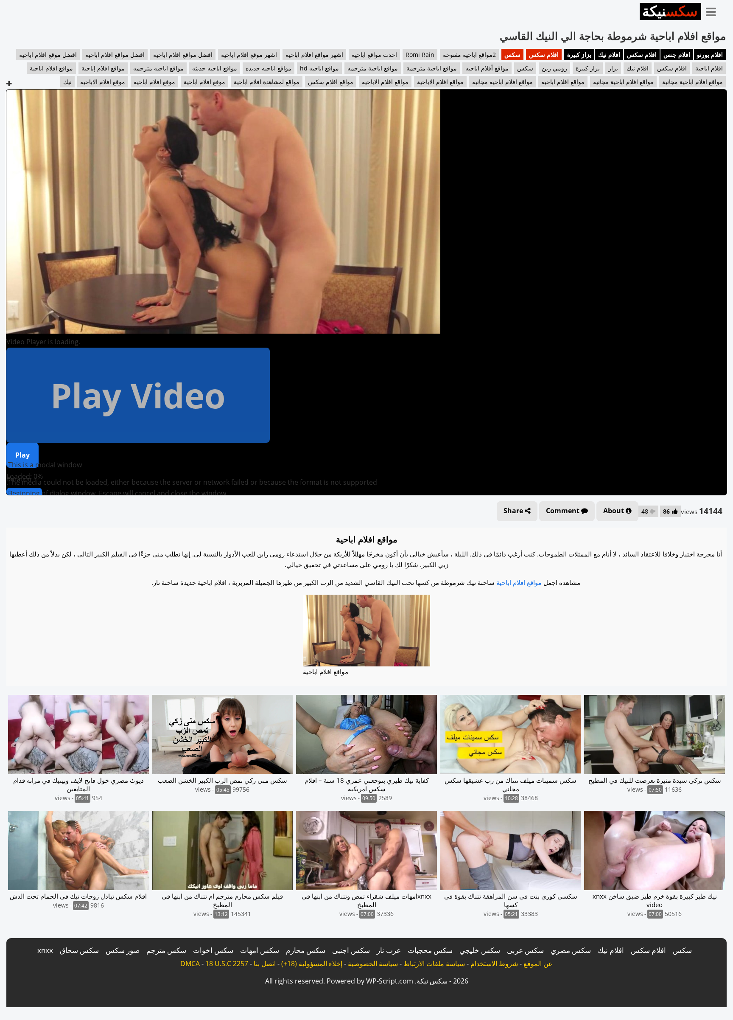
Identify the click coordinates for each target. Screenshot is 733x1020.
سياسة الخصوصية (373, 963)
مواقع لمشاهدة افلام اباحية (266, 82)
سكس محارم (305, 950)
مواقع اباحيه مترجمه (158, 68)
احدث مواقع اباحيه (374, 55)
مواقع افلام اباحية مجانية (692, 82)
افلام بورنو (710, 55)
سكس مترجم (166, 950)
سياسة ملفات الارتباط (434, 963)
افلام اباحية (709, 68)
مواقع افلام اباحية (51, 68)
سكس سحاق (79, 950)
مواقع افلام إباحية (103, 68)
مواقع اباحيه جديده (268, 68)
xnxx (45, 950)
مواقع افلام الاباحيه (385, 82)
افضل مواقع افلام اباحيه (115, 55)
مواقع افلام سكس (330, 82)
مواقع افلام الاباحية (440, 82)
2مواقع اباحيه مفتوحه (469, 55)
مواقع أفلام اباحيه (487, 68)
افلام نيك (609, 55)
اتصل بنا (265, 963)
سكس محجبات (430, 950)
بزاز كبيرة (579, 55)
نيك (67, 82)
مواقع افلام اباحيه (563, 82)
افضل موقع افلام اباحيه (48, 55)
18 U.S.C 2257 (226, 963)
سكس (512, 55)
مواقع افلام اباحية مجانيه (623, 82)
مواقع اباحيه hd (319, 68)
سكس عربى (525, 950)
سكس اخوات (213, 950)
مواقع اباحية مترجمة (431, 68)
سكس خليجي (479, 950)
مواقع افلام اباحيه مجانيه (502, 82)
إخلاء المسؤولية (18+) (311, 963)
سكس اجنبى (351, 950)
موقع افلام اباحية (204, 82)
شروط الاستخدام (494, 963)
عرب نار (389, 950)
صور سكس (123, 950)
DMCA (190, 963)
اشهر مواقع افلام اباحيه (314, 55)
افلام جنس (676, 55)
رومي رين (554, 68)
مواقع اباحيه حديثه (214, 68)
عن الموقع (538, 963)
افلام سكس (642, 55)
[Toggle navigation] (714, 10)
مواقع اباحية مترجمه (372, 68)
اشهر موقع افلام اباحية (249, 55)
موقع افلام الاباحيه (102, 82)
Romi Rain (420, 55)
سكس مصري (571, 950)
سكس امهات (259, 950)
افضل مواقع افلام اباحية (183, 55)
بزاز (613, 68)
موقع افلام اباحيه (154, 82)
